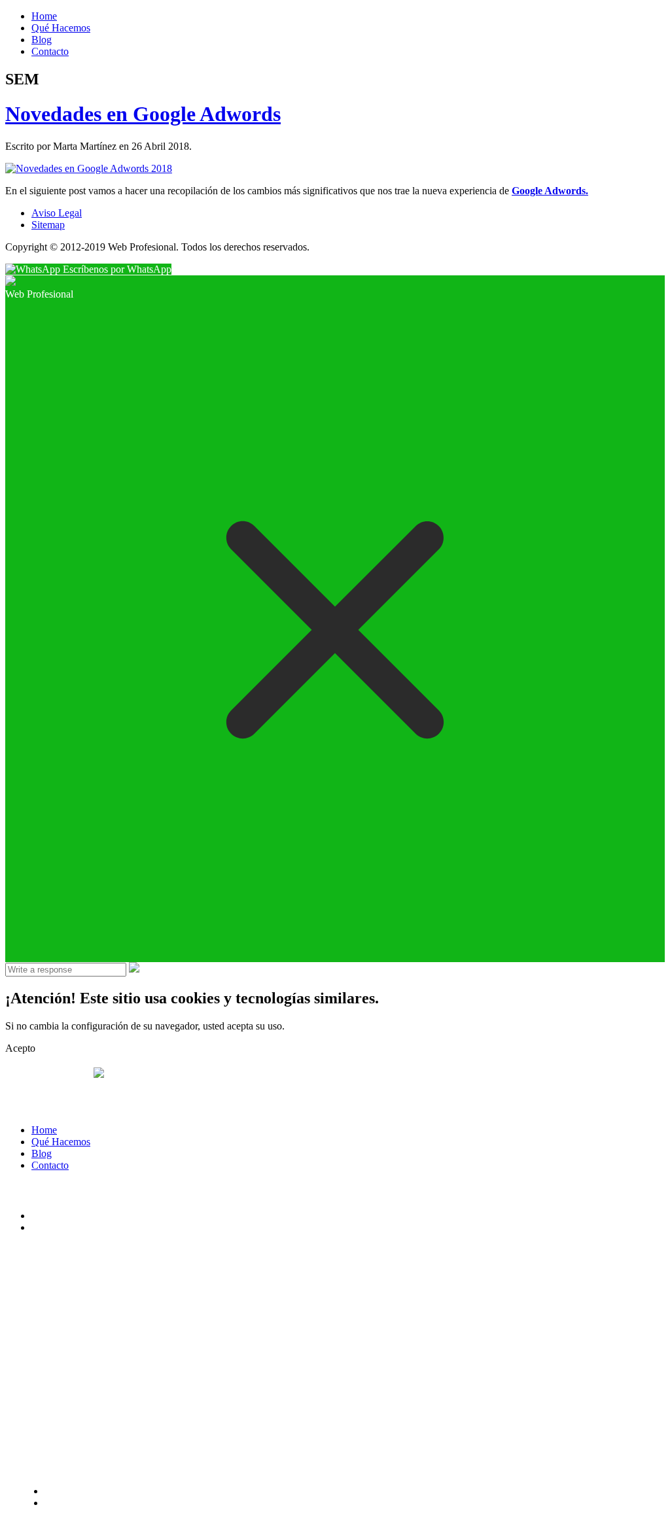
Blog (41, 39)
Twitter (46, 1215)
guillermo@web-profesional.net (74, 1104)
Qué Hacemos (60, 27)
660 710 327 (44, 1075)
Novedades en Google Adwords (143, 114)
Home (44, 16)
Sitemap (48, 224)
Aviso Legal (56, 212)
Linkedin (50, 1227)
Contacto (50, 51)
